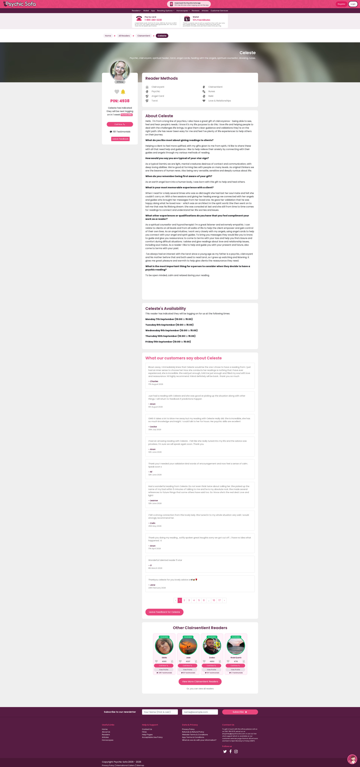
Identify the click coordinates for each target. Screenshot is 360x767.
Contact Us (147, 729)
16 (214, 600)
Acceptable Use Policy (152, 737)
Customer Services (219, 10)
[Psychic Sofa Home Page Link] (21, 4)
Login (353, 4)
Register (341, 4)
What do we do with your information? (199, 740)
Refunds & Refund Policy (193, 732)
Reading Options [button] (165, 10)
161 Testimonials (121, 131)
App (153, 10)
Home (108, 35)
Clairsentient (143, 35)
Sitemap (140, 765)
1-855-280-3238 (153, 20)
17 (220, 600)
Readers (106, 734)
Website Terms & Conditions (195, 734)
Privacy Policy (188, 729)
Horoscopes (107, 740)
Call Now (118, 124)
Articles (205, 10)
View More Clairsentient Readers (200, 681)
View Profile (163, 670)
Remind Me (126, 115)
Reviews (195, 10)
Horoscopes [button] (182, 10)
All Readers (124, 35)
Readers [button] (136, 10)
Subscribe (238, 712)
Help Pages (147, 734)
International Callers (125, 765)
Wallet (146, 10)
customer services (229, 738)
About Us (106, 732)
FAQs (144, 732)
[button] (352, 759)
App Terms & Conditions (193, 737)
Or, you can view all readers (200, 688)
